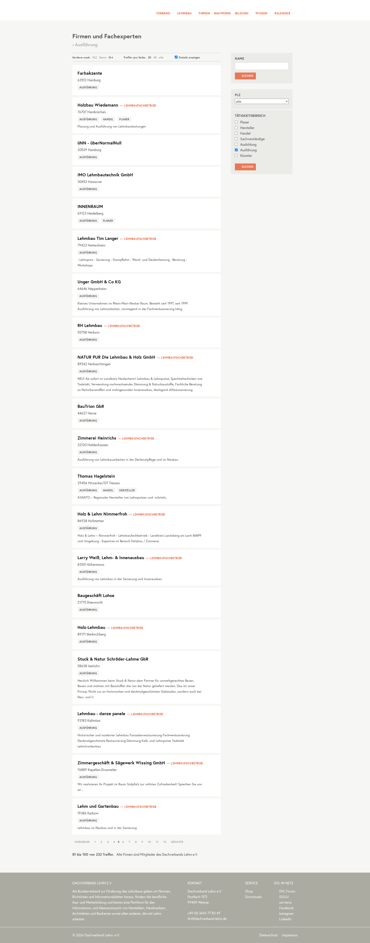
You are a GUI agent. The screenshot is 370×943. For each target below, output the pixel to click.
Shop (249, 891)
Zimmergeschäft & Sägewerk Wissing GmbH (121, 763)
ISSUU (284, 896)
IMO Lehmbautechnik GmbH (105, 175)
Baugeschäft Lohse (96, 595)
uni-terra (285, 902)
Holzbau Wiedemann (98, 105)
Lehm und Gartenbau (98, 806)
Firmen (204, 13)
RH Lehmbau (90, 325)
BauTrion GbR (91, 406)
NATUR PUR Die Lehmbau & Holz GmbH (116, 357)
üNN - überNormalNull (99, 143)
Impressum (290, 935)
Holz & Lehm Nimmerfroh (102, 514)
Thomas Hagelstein (96, 476)
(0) (204, 913)
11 (157, 842)
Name (102, 57)
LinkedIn (285, 919)
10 (149, 842)
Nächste (177, 842)
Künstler (246, 155)
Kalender (282, 13)
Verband (163, 13)
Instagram (286, 913)
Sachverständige (252, 139)
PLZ (94, 57)
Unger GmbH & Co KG (99, 282)
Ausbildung (248, 144)
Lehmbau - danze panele (101, 713)
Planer (244, 122)
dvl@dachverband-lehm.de (207, 918)
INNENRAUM (90, 206)
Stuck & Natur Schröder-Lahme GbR (113, 659)
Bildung (242, 13)
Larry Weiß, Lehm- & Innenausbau (111, 557)
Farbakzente (90, 73)
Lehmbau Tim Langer (98, 238)
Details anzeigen (189, 57)
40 (155, 57)
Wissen (261, 13)
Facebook (286, 908)
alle (161, 57)
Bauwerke (222, 13)
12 (164, 842)
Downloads (253, 896)
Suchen (245, 76)
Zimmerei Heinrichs (97, 438)
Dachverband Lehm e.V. (100, 9)
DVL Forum (287, 891)
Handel (245, 133)
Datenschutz (268, 935)
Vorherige (82, 842)
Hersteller (247, 127)
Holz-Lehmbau (91, 627)
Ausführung (248, 150)
